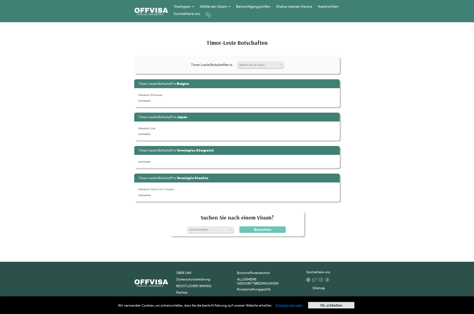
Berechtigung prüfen (253, 6)
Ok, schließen (331, 305)
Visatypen (182, 6)
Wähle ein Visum (213, 6)
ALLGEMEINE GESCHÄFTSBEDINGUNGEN (257, 281)
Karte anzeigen (144, 100)
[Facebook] (328, 280)
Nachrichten (328, 6)
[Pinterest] (309, 280)
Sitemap (319, 288)
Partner (182, 292)
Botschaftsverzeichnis (253, 273)
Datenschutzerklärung (193, 279)
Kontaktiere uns (187, 13)
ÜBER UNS (183, 273)
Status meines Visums (294, 6)
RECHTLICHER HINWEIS (193, 286)
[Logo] (151, 11)
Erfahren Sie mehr (289, 305)
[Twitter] (315, 280)
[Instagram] (322, 280)
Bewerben (262, 229)
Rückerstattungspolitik (254, 289)
